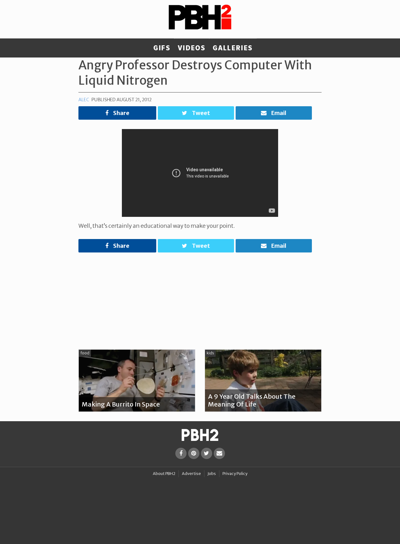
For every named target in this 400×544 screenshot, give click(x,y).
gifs (161, 48)
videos (191, 48)
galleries (232, 48)
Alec (83, 99)
